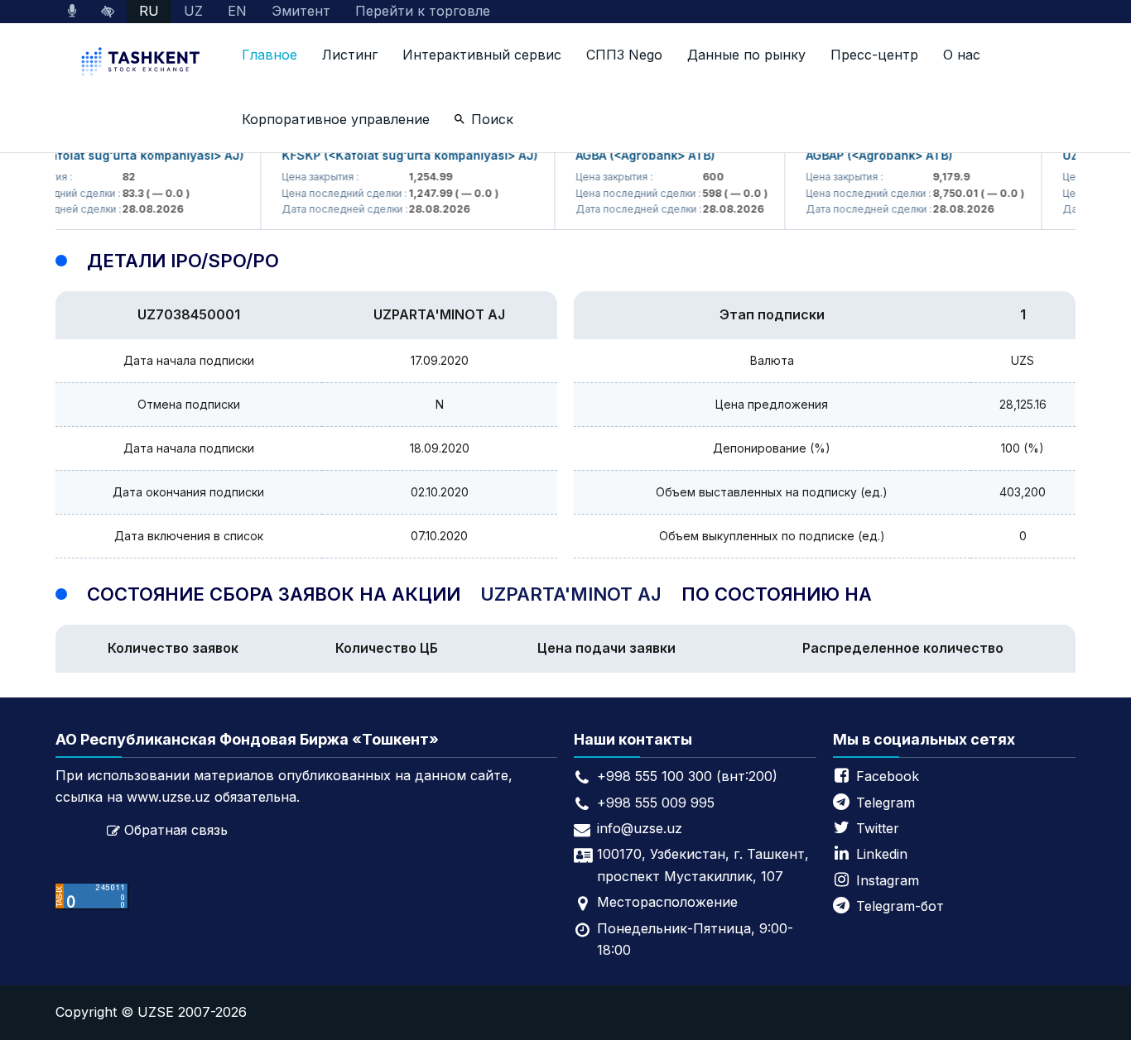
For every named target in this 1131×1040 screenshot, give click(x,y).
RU (149, 10)
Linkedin (881, 854)
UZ (193, 10)
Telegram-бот (900, 906)
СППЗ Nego (624, 54)
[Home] (142, 63)
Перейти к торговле (422, 10)
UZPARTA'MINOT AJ (439, 314)
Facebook (887, 776)
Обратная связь (176, 830)
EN (237, 10)
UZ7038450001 (188, 314)
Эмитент (301, 10)
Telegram (885, 802)
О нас (961, 54)
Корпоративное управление (336, 119)
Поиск (492, 119)
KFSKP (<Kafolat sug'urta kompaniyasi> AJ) (399, 155)
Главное (269, 54)
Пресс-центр (874, 54)
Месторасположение (667, 902)
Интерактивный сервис (481, 54)
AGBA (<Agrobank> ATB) (635, 155)
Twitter (877, 828)
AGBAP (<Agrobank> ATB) (869, 155)
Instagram (887, 880)
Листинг (350, 54)
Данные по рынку (746, 54)
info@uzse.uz (639, 828)
